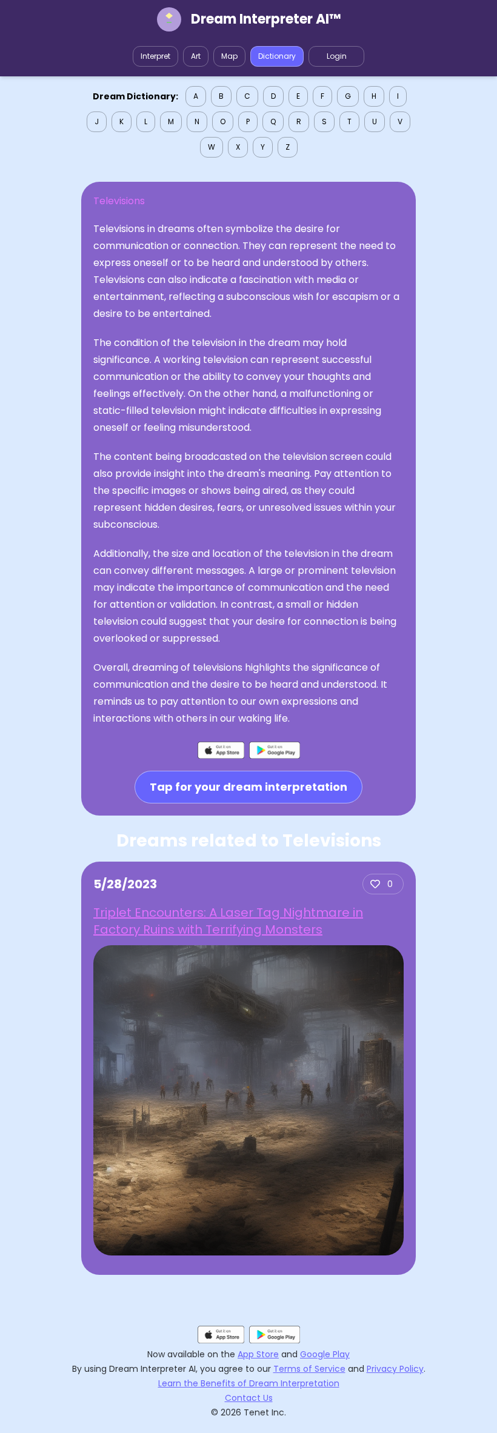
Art (196, 56)
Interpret (155, 56)
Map (229, 56)
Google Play (325, 1354)
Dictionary (277, 56)
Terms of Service (309, 1369)
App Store (258, 1354)
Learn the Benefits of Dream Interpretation (248, 1383)
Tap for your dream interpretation (248, 786)
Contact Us (249, 1398)
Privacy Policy (395, 1369)
